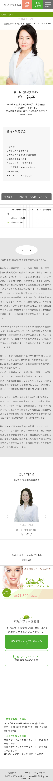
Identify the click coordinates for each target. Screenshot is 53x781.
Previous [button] (7, 516)
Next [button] (45, 516)
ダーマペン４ (17, 222)
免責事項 (12, 772)
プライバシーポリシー (34, 772)
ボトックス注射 (18, 218)
